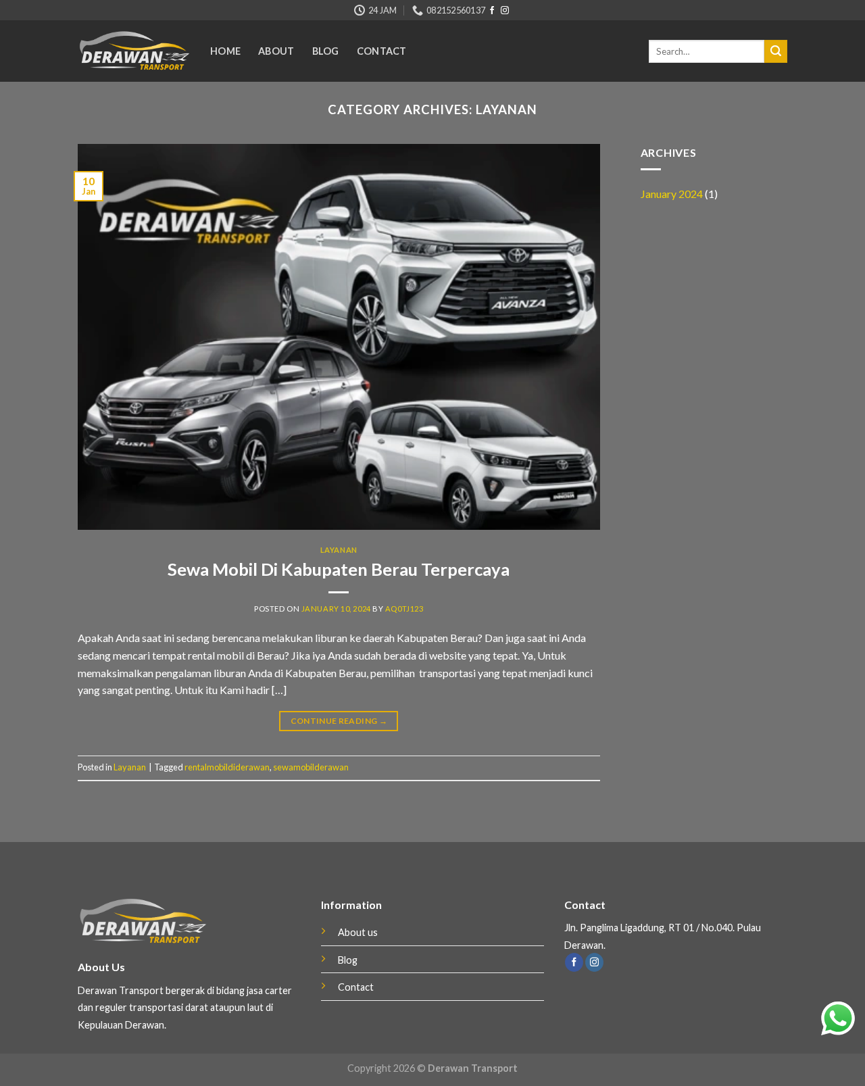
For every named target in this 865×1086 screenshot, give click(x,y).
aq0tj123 (404, 608)
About (276, 51)
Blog (325, 51)
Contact (382, 51)
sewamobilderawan (311, 767)
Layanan (338, 549)
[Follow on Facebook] (492, 11)
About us (358, 932)
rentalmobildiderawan (227, 767)
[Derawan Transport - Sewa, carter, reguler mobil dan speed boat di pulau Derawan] (134, 51)
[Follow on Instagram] (505, 11)
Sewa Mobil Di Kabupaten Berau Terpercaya (339, 569)
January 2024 (672, 193)
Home (225, 51)
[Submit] (775, 51)
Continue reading (339, 721)
